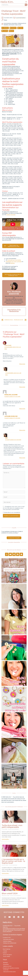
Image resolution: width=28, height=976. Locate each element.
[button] (26, 2)
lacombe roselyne (11, 416)
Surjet (19, 24)
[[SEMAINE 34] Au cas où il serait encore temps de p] (14, 596)
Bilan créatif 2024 (10, 893)
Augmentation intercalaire (10, 23)
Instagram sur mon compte (13, 261)
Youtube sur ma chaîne (14, 260)
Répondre (22, 364)
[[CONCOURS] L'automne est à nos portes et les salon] (14, 570)
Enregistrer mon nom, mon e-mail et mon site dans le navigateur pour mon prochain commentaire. (13, 508)
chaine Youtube (10, 214)
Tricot (5, 20)
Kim (6, 438)
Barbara (12, 263)
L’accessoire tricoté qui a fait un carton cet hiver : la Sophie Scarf (13, 861)
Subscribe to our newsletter (12, 512)
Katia (16, 24)
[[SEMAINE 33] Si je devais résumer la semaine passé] (14, 647)
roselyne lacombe (11, 394)
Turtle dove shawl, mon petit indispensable (12, 826)
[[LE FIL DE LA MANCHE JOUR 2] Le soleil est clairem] (14, 776)
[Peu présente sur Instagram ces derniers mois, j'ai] (14, 724)
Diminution (12, 24)
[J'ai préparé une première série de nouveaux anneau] (14, 699)
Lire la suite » (5, 839)
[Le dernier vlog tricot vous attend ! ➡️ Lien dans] (14, 673)
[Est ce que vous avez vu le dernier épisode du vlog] (14, 622)
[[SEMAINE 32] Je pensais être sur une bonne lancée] (14, 750)
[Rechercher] (26, 5)
